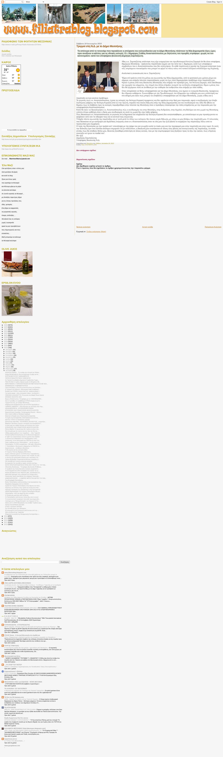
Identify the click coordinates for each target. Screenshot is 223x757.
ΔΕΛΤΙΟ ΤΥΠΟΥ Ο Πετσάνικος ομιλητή (17, 419)
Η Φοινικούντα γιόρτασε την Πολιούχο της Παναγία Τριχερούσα (24, 690)
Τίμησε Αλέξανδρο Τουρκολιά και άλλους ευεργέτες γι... (22, 459)
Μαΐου (8, 363)
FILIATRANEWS (10, 707)
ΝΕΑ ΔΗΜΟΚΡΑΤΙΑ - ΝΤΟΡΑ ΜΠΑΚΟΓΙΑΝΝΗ (19, 408)
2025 (6, 327)
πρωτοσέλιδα (13, 130)
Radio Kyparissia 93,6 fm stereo (16, 718)
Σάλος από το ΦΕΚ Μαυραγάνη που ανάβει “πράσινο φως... (24, 503)
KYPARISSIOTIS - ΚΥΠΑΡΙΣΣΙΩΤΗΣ (17, 625)
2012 (6, 520)
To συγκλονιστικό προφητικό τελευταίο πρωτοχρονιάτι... (22, 499)
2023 (6, 331)
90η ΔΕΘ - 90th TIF (10, 618)
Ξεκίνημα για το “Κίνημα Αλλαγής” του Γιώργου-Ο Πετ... (22, 501)
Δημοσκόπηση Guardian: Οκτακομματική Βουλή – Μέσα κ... (23, 412)
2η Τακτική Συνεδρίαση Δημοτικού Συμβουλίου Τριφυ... (22, 380)
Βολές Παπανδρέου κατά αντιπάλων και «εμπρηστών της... (23, 482)
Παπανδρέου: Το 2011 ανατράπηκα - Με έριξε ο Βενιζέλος (23, 444)
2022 (6, 333)
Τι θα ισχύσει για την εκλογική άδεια (16, 450)
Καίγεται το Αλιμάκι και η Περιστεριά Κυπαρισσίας (20, 416)
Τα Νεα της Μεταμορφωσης (14, 697)
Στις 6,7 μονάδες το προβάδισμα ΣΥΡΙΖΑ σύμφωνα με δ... (23, 401)
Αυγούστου (9, 357)
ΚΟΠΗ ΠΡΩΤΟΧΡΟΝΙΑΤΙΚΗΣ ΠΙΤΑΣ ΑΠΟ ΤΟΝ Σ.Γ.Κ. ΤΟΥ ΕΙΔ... (25, 465)
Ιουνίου (8, 361)
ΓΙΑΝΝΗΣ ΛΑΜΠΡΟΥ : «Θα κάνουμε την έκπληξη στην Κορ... (24, 406)
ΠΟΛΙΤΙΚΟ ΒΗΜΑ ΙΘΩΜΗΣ (13, 606)
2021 (6, 335)
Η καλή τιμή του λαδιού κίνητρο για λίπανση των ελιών (22, 425)
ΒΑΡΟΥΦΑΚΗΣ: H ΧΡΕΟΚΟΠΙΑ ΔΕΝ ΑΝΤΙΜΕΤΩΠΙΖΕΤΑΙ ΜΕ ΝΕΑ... (26, 384)
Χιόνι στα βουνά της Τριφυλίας (14, 512)
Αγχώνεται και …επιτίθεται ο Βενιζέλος (17, 448)
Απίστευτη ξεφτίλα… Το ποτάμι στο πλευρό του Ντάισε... (22, 372)
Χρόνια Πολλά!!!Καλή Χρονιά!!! (14, 504)
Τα (8, 130)
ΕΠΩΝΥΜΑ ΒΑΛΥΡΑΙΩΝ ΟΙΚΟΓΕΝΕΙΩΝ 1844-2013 (20, 608)
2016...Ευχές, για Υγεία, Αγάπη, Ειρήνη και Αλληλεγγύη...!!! (22, 730)
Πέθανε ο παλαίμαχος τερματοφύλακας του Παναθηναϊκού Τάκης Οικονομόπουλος (30, 666)
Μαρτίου (8, 367)
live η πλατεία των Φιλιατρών (12, 56)
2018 (6, 341)
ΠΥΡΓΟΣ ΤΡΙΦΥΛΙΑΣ (11, 646)
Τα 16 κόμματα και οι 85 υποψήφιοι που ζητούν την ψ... (22, 470)
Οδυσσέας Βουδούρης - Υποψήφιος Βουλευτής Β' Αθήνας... (23, 467)
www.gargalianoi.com (12, 745)
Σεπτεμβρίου (10, 355)
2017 (6, 343)
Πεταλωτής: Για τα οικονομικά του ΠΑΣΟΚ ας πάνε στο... (22, 440)
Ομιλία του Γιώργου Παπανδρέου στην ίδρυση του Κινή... (23, 486)
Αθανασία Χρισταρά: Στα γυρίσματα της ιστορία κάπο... (22, 474)
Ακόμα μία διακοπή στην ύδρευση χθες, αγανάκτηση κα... (23, 472)
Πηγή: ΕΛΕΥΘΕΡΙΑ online (89, 144)
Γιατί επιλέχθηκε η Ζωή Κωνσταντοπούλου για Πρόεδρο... (23, 387)
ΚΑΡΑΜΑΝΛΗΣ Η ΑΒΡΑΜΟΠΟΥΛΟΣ (16, 386)
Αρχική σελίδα (147, 227)
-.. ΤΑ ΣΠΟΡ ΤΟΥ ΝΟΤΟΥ (13, 665)
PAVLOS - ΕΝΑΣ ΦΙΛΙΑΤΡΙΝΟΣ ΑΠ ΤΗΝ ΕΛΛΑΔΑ (20, 709)
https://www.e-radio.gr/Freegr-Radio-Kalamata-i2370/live (21, 44)
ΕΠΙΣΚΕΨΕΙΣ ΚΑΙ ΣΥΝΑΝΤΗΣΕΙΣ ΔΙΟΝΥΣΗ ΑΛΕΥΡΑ (21, 410)
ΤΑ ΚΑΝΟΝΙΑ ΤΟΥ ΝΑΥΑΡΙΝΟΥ (15, 688)
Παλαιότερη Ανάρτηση (213, 227)
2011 (6, 522)
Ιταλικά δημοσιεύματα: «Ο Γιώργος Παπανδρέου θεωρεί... (23, 491)
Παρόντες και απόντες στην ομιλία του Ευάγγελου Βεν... (22, 487)
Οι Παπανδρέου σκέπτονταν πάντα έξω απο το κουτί (21, 497)
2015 (6, 347)
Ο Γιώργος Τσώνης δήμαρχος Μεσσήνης (18, 452)
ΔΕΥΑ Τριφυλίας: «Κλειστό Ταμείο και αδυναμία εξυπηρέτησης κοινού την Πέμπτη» (30, 627)
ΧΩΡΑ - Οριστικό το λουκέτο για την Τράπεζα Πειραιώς (21, 699)
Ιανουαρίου (9, 370)
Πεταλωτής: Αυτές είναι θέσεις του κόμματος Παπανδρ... (22, 476)
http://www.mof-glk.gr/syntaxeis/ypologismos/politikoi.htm (21, 139)
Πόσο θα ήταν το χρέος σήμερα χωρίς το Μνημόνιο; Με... (22, 382)
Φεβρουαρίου (10, 368)
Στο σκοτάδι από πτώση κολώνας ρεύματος (18, 461)
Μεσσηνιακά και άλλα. (12, 656)
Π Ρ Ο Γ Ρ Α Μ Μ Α (10, 673)
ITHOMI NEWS (9, 595)
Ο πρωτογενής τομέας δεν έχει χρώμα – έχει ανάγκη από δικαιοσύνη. (26, 647)
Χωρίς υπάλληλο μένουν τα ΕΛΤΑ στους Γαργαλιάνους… (22, 454)
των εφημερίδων (22, 130)
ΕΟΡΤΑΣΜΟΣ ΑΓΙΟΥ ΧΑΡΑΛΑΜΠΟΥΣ (17, 376)
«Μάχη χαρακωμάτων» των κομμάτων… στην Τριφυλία (22, 433)
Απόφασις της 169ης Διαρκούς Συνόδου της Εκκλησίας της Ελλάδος (25, 597)
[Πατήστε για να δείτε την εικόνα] (98, 77)
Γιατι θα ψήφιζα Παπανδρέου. (14, 480)
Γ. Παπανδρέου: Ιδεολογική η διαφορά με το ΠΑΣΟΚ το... (22, 446)
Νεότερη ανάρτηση (83, 227)
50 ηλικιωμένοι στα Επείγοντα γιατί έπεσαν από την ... (22, 510)
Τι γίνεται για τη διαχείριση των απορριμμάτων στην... (21, 438)
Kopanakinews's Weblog (13, 671)
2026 (6, 325)
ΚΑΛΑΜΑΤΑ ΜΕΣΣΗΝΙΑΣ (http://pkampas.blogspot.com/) (25, 728)
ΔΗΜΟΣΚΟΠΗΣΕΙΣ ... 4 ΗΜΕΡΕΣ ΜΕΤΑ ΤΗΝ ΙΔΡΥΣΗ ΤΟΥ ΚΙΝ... (25, 478)
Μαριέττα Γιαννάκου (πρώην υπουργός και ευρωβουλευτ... (23, 423)
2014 (6, 516)
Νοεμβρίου (9, 351)
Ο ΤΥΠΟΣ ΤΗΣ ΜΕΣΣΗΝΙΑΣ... (14, 741)
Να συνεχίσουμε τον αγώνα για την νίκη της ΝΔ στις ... (22, 431)
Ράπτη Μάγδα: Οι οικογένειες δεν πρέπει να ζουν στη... (22, 429)
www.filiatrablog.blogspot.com (15, 572)
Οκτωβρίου (9, 353)
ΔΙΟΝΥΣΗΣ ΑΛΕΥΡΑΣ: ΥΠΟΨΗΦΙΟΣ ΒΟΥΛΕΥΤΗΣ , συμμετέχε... (25, 421)
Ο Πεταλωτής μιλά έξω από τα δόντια (16, 495)
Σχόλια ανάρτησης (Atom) (96, 232)
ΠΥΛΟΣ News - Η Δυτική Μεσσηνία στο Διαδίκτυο (22, 635)
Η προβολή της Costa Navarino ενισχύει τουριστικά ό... (22, 469)
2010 (6, 524)
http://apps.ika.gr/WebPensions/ (13, 149)
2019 (6, 339)
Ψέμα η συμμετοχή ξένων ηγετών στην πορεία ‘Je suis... (23, 455)
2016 (6, 345)
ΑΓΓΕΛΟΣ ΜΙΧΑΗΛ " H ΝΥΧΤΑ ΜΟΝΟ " (17, 720)
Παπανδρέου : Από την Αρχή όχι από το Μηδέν (19, 493)
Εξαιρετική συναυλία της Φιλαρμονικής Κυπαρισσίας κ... (22, 514)
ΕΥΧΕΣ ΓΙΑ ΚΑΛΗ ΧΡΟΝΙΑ (13, 506)
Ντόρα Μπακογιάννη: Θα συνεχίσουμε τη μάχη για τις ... (22, 374)
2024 (6, 329)
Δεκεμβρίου (9, 349)
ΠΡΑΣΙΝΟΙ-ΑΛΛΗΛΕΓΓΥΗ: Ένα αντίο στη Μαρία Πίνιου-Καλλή (24, 395)
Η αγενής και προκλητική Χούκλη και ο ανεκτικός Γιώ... (22, 457)
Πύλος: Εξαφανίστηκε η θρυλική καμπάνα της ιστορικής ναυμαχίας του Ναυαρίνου (29, 637)
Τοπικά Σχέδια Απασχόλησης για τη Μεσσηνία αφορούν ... (23, 435)
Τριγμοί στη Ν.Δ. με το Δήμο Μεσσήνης (17, 402)
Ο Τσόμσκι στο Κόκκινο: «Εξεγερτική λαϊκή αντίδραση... (22, 389)
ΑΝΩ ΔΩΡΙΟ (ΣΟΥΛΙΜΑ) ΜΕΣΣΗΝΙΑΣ (17, 583)
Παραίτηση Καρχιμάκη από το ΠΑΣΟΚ (17, 484)
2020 (6, 337)
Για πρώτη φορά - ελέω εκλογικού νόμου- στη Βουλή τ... (22, 393)
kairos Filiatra (11, 66)
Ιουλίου (8, 359)
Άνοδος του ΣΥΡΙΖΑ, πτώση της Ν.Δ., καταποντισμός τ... (22, 391)
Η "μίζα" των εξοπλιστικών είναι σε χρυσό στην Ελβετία (22, 436)
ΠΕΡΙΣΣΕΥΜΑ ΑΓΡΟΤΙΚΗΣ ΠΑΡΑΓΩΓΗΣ (18, 378)
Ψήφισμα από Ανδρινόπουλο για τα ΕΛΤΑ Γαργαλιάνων (22, 404)
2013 (6, 518)
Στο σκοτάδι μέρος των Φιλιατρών (15, 508)
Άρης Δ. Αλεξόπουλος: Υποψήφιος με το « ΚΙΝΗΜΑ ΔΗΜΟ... (23, 399)
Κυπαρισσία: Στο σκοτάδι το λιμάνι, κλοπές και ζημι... (21, 463)
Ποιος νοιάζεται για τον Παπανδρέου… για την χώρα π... (22, 442)
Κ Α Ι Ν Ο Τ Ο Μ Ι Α (11, 616)
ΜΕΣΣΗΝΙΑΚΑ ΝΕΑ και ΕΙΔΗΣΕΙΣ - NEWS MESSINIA (23, 682)
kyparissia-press (10, 739)
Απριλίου (8, 365)
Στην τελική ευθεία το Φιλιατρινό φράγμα (17, 414)
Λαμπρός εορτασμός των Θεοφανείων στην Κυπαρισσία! (22, 489)
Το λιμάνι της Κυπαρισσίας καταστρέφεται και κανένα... (22, 418)
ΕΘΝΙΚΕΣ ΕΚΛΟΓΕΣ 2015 (13, 397)
